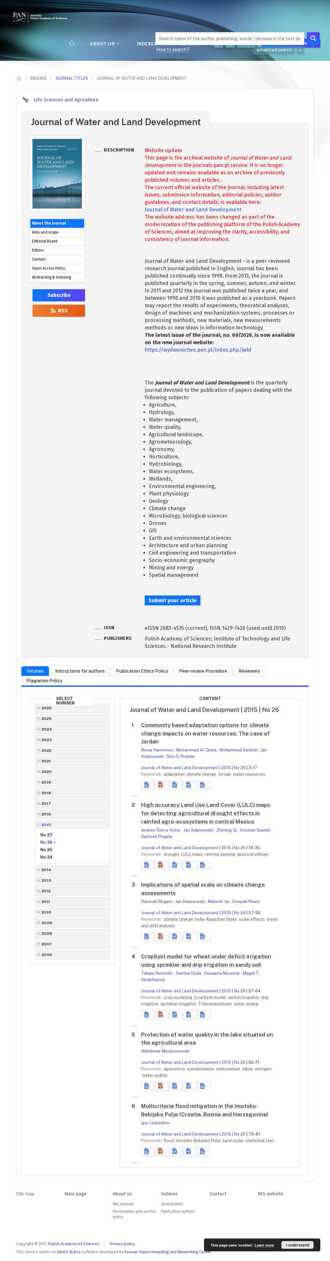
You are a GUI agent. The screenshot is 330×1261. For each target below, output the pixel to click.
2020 (47, 771)
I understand (297, 1245)
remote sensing (220, 854)
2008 (47, 933)
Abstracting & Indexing (51, 277)
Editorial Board (44, 241)
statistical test (260, 1140)
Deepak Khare (246, 901)
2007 (47, 944)
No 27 (46, 835)
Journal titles (71, 78)
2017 (46, 803)
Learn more (264, 1245)
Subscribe (59, 295)
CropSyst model (210, 997)
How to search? (172, 49)
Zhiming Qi (227, 830)
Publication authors (178, 1211)
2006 (47, 955)
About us (103, 43)
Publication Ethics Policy (142, 671)
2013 (46, 880)
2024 (47, 729)
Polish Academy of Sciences (73, 1243)
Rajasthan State (222, 919)
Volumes (35, 671)
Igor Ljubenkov (155, 1122)
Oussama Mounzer (222, 973)
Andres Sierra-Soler (161, 830)
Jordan (225, 774)
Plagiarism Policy (44, 680)
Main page (75, 1194)
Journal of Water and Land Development (193, 210)
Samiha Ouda (189, 973)
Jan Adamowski (199, 830)
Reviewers (249, 671)
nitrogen (263, 1068)
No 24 (46, 857)
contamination (201, 1068)
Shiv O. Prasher (181, 756)
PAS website (270, 1194)
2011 (46, 901)
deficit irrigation (244, 997)
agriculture (175, 1068)
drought (172, 854)
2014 (47, 870)
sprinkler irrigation (178, 1003)
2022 (47, 750)
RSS (62, 311)
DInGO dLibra (69, 1251)
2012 (46, 891)
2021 (46, 761)
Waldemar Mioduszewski (165, 1051)
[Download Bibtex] (189, 785)
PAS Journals (123, 1204)
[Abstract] (147, 785)
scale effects (252, 919)
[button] (161, 785)
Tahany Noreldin (157, 973)
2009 (47, 923)
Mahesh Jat (219, 901)
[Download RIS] (175, 785)
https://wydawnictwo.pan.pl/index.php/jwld (198, 350)
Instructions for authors (80, 671)
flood (169, 1140)
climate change (202, 774)
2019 (46, 782)
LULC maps (192, 854)
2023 (47, 740)
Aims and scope (45, 232)
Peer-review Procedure (203, 671)
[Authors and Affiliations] (203, 785)
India (200, 919)
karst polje (234, 1140)
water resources (249, 774)
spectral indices (252, 854)
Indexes (148, 43)
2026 (47, 708)
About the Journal (49, 223)
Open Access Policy (48, 268)
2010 (46, 912)
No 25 (46, 849)
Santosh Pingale (156, 836)
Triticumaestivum (215, 1003)
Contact (38, 259)
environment (228, 1068)
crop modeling (178, 997)
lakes (248, 1068)
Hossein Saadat (255, 830)
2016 (46, 814)
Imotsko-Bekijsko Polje (199, 1140)
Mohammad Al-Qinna (197, 750)
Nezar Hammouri (157, 750)
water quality (155, 1075)
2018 (47, 793)
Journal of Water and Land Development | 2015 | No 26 (193, 767)
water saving (246, 1003)
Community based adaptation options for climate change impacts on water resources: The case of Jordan (205, 733)
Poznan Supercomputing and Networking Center (167, 1251)
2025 (47, 718)
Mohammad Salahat (239, 750)
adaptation (175, 774)
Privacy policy (122, 1243)
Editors (38, 250)
